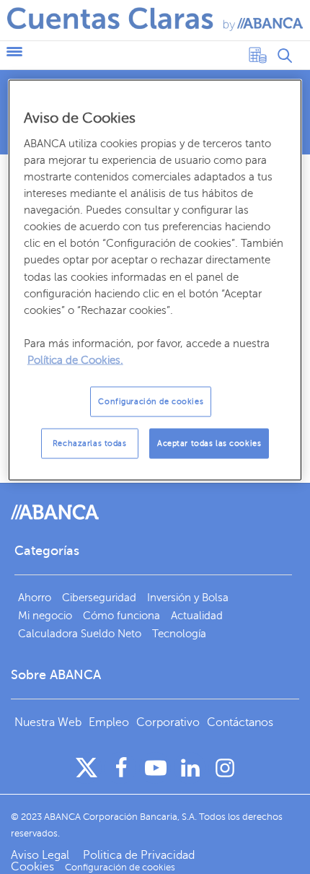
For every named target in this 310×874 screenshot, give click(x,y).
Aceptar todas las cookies (209, 443)
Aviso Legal (41, 855)
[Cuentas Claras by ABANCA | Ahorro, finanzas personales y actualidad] (155, 19)
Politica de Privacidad (139, 855)
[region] (155, 280)
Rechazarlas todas (90, 443)
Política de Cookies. (75, 360)
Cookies (32, 866)
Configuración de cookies (150, 401)
